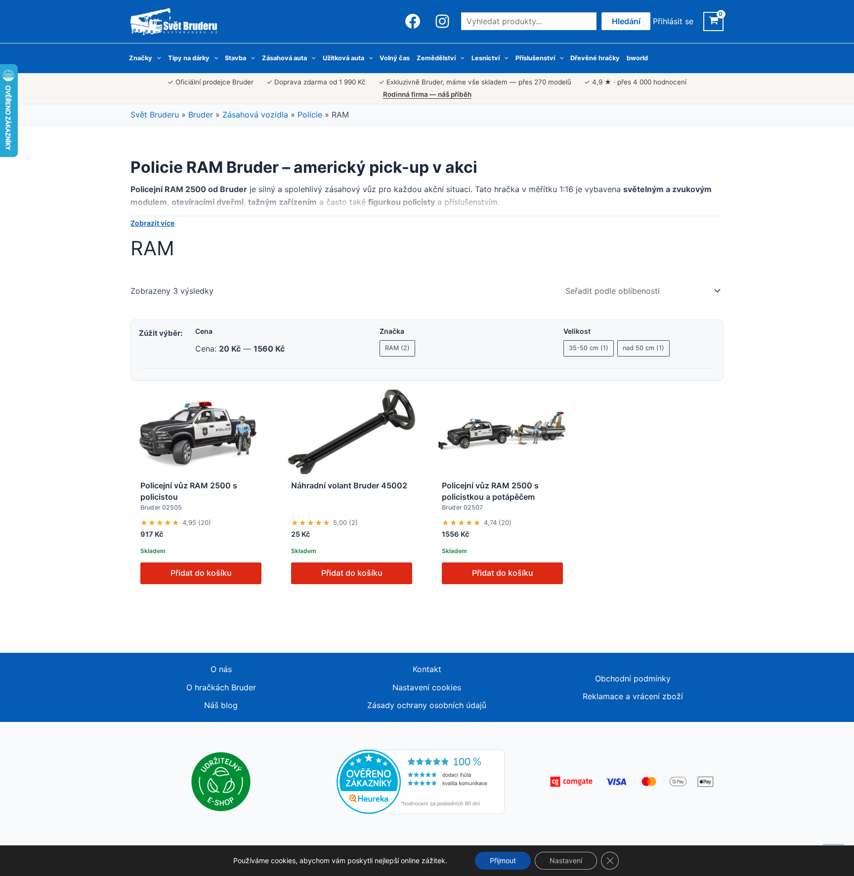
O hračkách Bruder (221, 687)
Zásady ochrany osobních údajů (426, 705)
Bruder (200, 114)
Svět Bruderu (154, 114)
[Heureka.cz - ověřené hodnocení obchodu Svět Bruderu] (421, 781)
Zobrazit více (152, 223)
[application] (156, 58)
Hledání (626, 21)
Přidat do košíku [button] (201, 573)
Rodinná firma (427, 94)
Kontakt (427, 669)
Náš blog (221, 705)
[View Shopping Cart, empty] (713, 21)
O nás (221, 669)
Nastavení (566, 860)
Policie (310, 114)
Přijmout (503, 860)
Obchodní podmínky (633, 678)
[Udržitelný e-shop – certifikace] (221, 781)
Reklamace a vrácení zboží (633, 696)
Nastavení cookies (426, 687)
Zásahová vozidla (255, 114)
